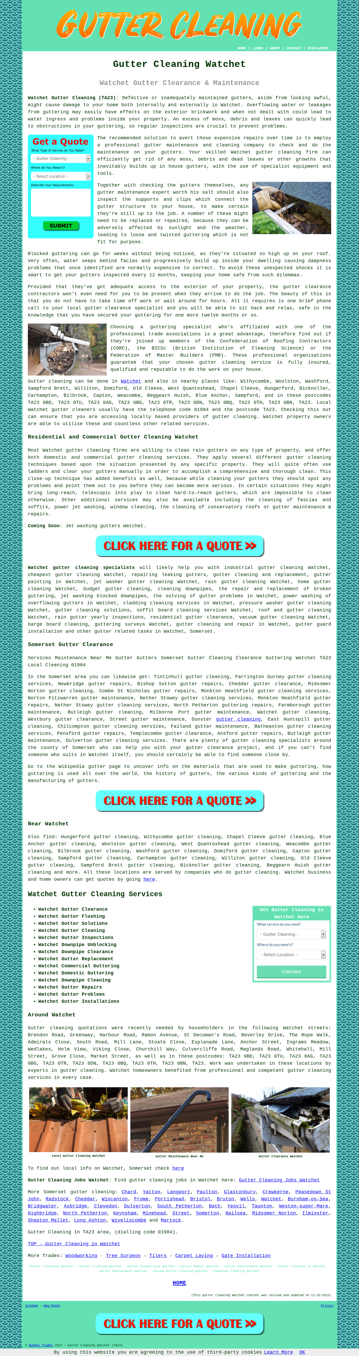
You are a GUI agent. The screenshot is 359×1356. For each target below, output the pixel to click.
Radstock (57, 1199)
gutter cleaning (278, 152)
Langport (178, 1192)
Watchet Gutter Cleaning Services (95, 894)
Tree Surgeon (123, 1255)
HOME (242, 48)
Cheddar (85, 1199)
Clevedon (105, 1206)
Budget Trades (41, 1345)
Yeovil (236, 1206)
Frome (141, 1199)
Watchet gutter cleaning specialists (81, 567)
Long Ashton (90, 1220)
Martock (171, 1220)
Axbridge (75, 1206)
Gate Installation (246, 1255)
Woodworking (81, 1255)
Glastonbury (240, 1192)
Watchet (131, 381)
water (71, 260)
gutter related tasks (123, 631)
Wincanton (115, 1199)
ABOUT (275, 48)
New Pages (52, 1306)
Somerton (207, 1213)
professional (270, 355)
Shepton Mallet (48, 1220)
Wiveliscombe (129, 1220)
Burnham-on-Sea (308, 1199)
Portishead (169, 1199)
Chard (129, 1192)
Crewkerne (276, 1192)
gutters (190, 185)
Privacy (327, 1306)
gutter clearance (277, 684)
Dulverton (137, 1206)
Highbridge (42, 1213)
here (149, 879)
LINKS (258, 48)
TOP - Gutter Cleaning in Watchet (74, 1244)
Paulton (207, 1192)
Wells (247, 1199)
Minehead (154, 1213)
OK (302, 1352)
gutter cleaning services (216, 698)
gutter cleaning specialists (271, 740)
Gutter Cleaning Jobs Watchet (279, 1180)
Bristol (200, 1199)
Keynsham (124, 1213)
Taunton (262, 1206)
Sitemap (31, 1306)
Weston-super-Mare (303, 1206)
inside (116, 119)
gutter (291, 286)
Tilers (158, 1255)
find (49, 837)
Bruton (225, 1199)
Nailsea (235, 1213)
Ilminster (315, 1213)
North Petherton (85, 1213)
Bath (214, 1206)
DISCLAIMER (318, 48)
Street (181, 1213)
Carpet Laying (194, 1255)
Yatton (151, 1192)
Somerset (201, 631)
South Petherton (179, 1206)
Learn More (278, 1352)
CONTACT (293, 48)
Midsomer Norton (274, 1213)
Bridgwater (42, 1206)
